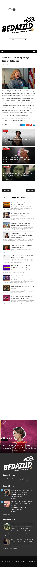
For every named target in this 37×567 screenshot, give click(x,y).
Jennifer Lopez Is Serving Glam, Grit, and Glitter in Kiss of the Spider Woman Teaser (17, 158)
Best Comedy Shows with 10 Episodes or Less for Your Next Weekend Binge (18, 446)
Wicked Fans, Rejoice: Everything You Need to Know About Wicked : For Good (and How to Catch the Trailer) (18, 175)
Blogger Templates (28, 561)
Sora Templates (15, 561)
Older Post (30, 190)
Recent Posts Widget (6, 514)
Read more (19, 496)
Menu (3, 51)
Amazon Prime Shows (19, 442)
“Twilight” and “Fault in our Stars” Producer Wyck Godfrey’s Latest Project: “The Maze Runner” (22, 526)
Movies (6, 64)
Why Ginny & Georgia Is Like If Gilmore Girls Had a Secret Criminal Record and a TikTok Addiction (22, 503)
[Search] (25, 39)
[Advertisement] (18, 323)
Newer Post (6, 190)
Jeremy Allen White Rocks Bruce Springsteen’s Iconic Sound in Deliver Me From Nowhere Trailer (16, 139)
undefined (13, 498)
